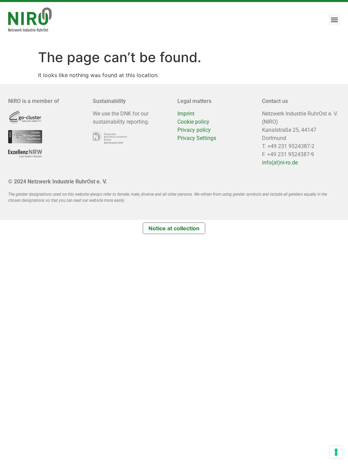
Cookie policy (193, 122)
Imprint (185, 113)
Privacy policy (194, 130)
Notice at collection (174, 228)
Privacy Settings (196, 138)
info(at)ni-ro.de (280, 162)
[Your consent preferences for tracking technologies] (336, 452)
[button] (334, 19)
